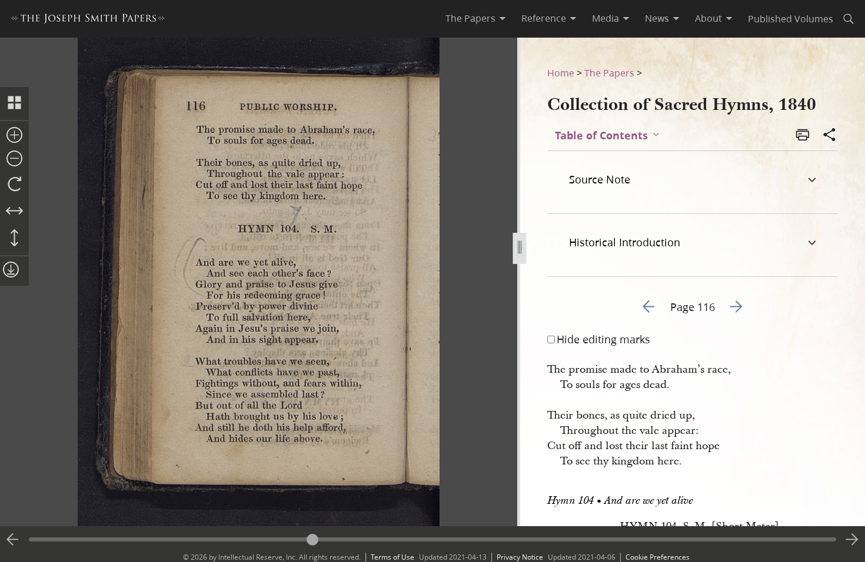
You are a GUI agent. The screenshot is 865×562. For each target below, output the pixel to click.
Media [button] (605, 18)
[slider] (432, 539)
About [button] (708, 18)
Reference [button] (543, 18)
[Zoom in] (14, 135)
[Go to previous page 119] (13, 539)
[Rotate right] (14, 184)
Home (560, 72)
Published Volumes (790, 18)
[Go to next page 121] (852, 539)
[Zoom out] (14, 159)
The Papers (609, 72)
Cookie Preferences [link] (658, 557)
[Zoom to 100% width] (14, 211)
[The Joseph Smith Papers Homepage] (88, 20)
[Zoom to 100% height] (14, 239)
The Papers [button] (470, 18)
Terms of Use (392, 557)
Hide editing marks (603, 339)
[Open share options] (829, 135)
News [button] (657, 18)
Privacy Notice (520, 557)
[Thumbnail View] (14, 103)
